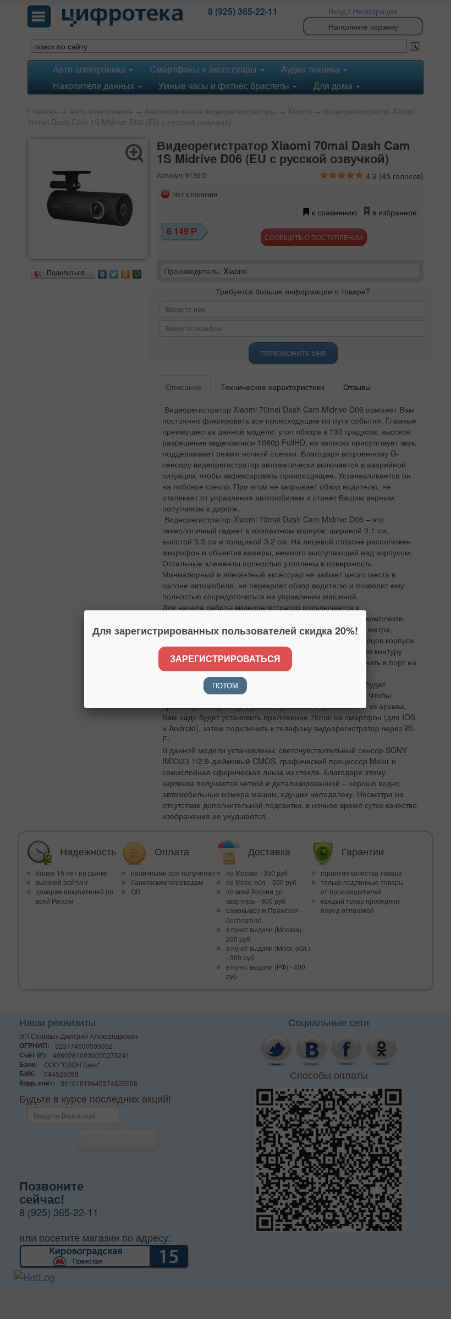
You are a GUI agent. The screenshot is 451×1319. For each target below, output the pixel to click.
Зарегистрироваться (225, 658)
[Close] (366, 610)
